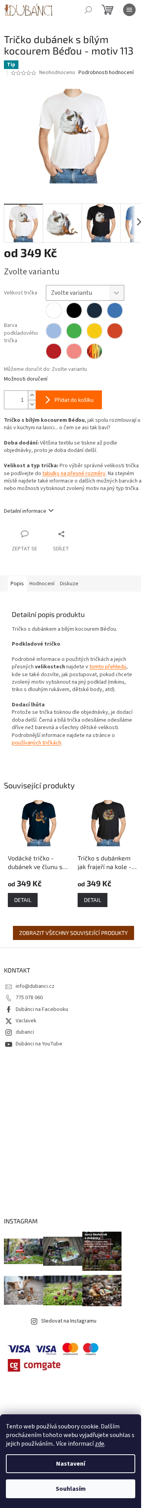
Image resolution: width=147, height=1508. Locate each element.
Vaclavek (26, 1021)
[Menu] (129, 10)
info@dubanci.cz (35, 986)
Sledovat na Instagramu (68, 1321)
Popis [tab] (17, 584)
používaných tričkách (36, 743)
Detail (22, 899)
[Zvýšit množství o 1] (32, 395)
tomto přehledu (107, 667)
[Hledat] (88, 10)
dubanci (25, 1032)
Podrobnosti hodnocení (106, 72)
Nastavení (70, 1463)
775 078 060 (29, 998)
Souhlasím (71, 1488)
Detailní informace (25, 511)
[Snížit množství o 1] (32, 404)
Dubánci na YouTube (39, 1044)
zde (99, 1443)
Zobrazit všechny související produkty (73, 932)
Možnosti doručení (25, 379)
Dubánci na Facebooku (42, 1009)
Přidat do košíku (74, 399)
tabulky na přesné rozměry (73, 473)
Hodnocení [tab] (41, 584)
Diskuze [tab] (69, 584)
